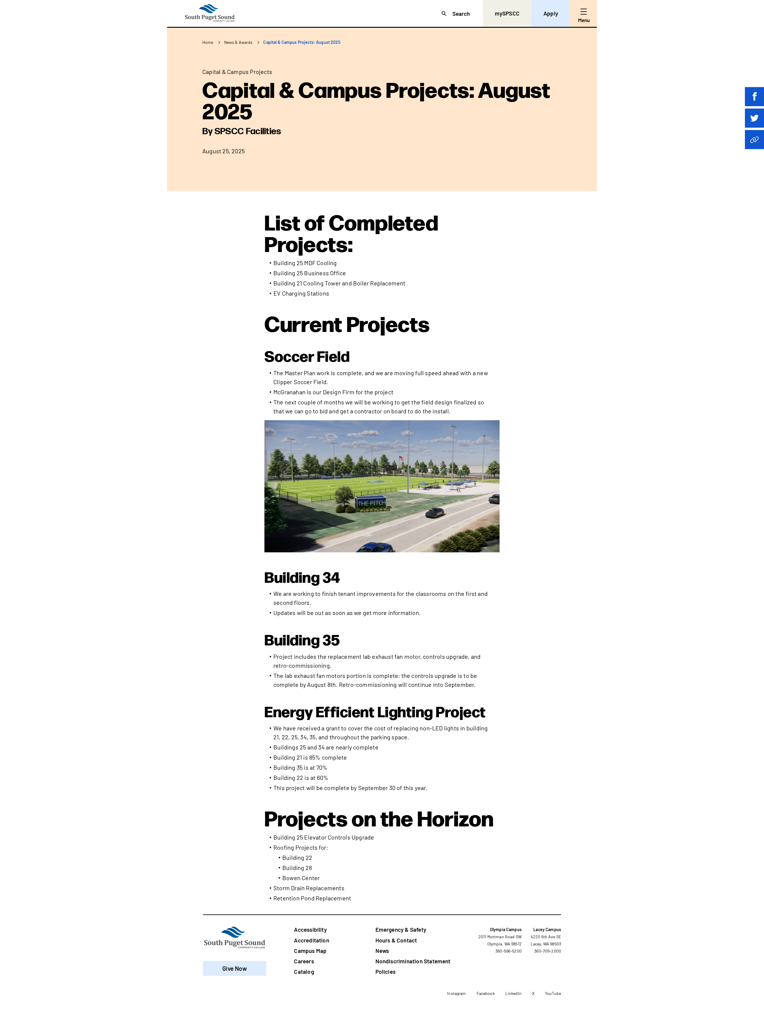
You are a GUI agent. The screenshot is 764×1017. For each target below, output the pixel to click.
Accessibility (310, 929)
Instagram (456, 993)
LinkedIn (513, 993)
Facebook (486, 993)
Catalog (304, 971)
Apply (550, 13)
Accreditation (311, 940)
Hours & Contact (396, 940)
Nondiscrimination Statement (413, 961)
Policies (385, 971)
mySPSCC (507, 13)
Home (207, 42)
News (382, 950)
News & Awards (238, 42)
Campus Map (310, 950)
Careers (304, 961)
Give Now (234, 968)
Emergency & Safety (400, 929)
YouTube (553, 993)
